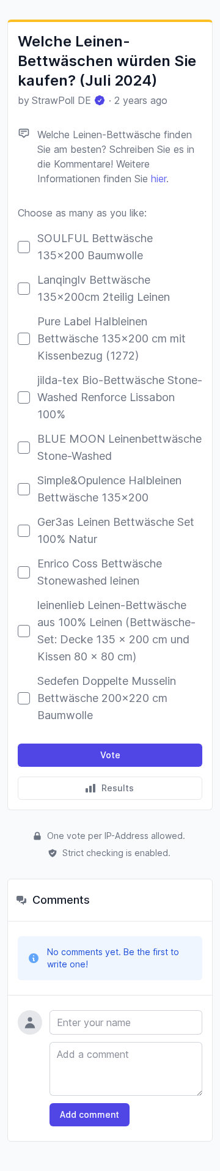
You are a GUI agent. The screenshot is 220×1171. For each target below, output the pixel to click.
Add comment (89, 1114)
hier (158, 178)
